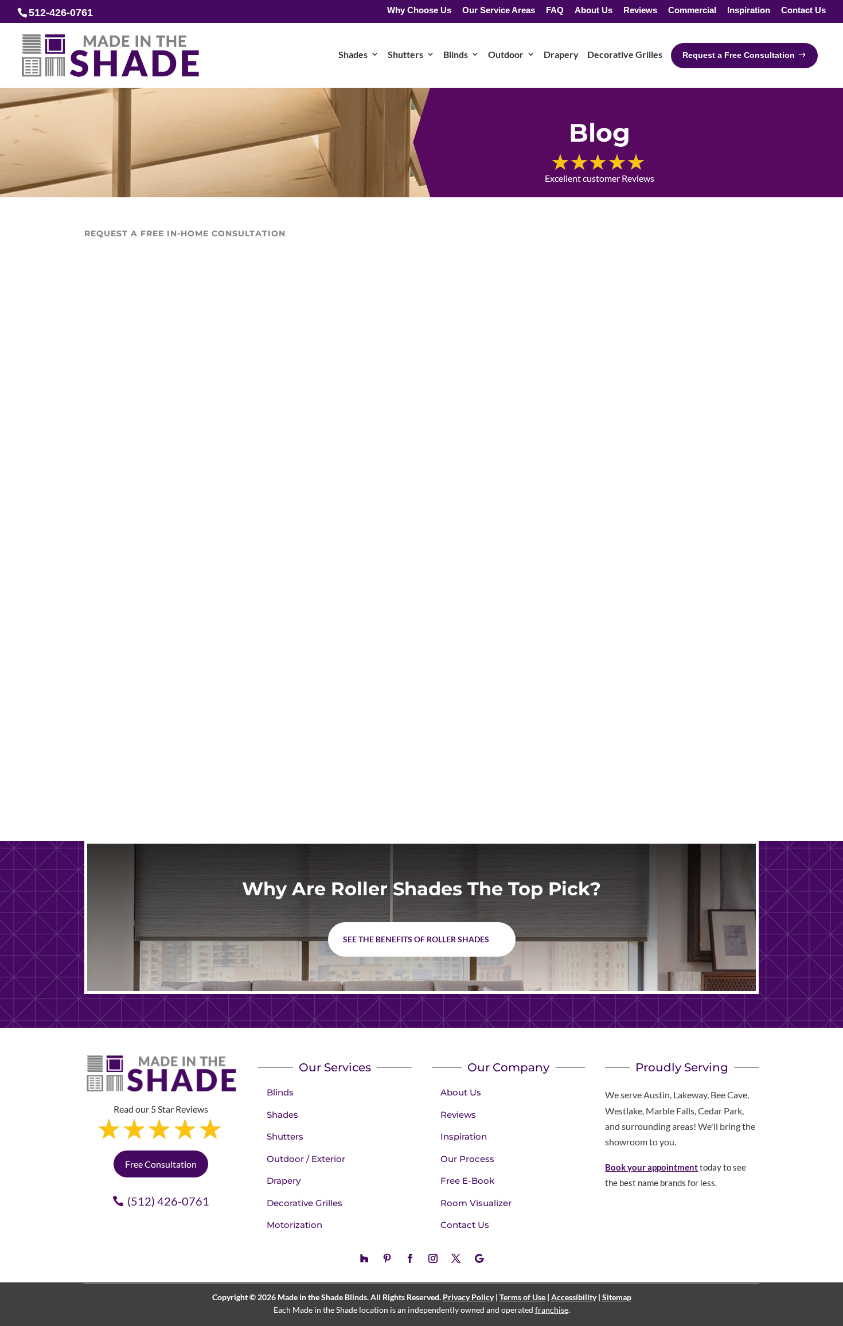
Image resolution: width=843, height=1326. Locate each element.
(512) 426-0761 (168, 1201)
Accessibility (573, 1297)
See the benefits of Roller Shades (416, 939)
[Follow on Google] (479, 1258)
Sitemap (616, 1297)
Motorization (294, 1224)
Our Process (467, 1158)
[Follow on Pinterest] (387, 1258)
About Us (593, 10)
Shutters (405, 54)
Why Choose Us (419, 10)
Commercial (692, 10)
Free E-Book (467, 1180)
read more (116, 770)
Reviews (640, 10)
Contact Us (803, 10)
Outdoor (506, 54)
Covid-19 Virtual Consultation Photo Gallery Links (264, 697)
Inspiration (748, 10)
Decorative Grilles (624, 54)
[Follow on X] (456, 1258)
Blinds (455, 54)
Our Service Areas (498, 10)
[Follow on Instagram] (433, 1258)
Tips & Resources (129, 720)
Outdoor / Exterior (306, 1158)
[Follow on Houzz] (364, 1258)
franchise (551, 1310)
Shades (353, 54)
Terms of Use (522, 1297)
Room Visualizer (476, 1203)
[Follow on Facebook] (410, 1258)
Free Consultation (161, 1164)
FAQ (555, 10)
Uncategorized (195, 720)
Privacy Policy (468, 1297)
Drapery (561, 54)
